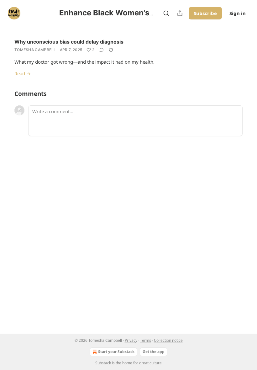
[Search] (166, 13)
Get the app (154, 351)
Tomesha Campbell (35, 49)
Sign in (237, 13)
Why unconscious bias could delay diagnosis (68, 42)
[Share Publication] (180, 13)
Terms (145, 340)
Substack (103, 363)
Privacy (131, 340)
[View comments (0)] (101, 50)
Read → (22, 73)
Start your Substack (116, 351)
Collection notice (168, 340)
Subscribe (205, 13)
